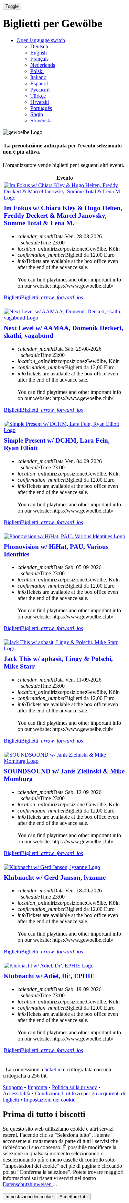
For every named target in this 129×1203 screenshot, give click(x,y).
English (38, 53)
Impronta (37, 1087)
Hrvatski (39, 102)
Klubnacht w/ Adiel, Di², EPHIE (49, 975)
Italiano (38, 77)
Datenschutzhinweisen (28, 1184)
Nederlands (42, 65)
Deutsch (39, 46)
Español (39, 83)
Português (41, 108)
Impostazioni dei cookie (49, 1100)
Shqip (36, 114)
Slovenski (41, 120)
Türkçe (38, 96)
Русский (40, 90)
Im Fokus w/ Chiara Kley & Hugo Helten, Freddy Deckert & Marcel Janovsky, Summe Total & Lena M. (63, 215)
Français (39, 59)
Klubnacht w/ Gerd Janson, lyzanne (55, 877)
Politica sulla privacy (74, 1087)
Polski (37, 71)
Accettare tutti (74, 1196)
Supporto (13, 1087)
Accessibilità (16, 1093)
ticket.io (53, 1069)
